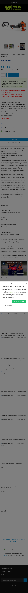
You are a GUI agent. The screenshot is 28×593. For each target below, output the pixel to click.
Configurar (7, 305)
